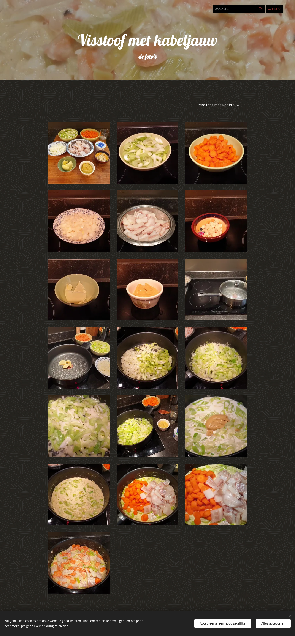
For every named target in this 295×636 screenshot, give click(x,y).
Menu (276, 9)
